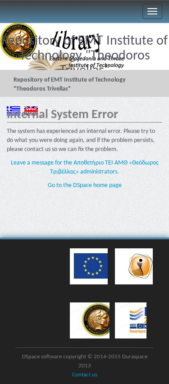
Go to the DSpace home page (85, 185)
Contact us (84, 375)
